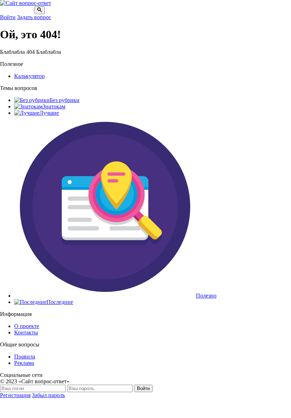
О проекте (26, 326)
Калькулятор (29, 76)
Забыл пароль (48, 395)
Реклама (24, 363)
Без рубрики (64, 100)
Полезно (206, 296)
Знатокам (54, 106)
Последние (59, 302)
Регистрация (15, 395)
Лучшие (49, 113)
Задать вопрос (34, 17)
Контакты (26, 332)
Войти (8, 17)
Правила (24, 357)
